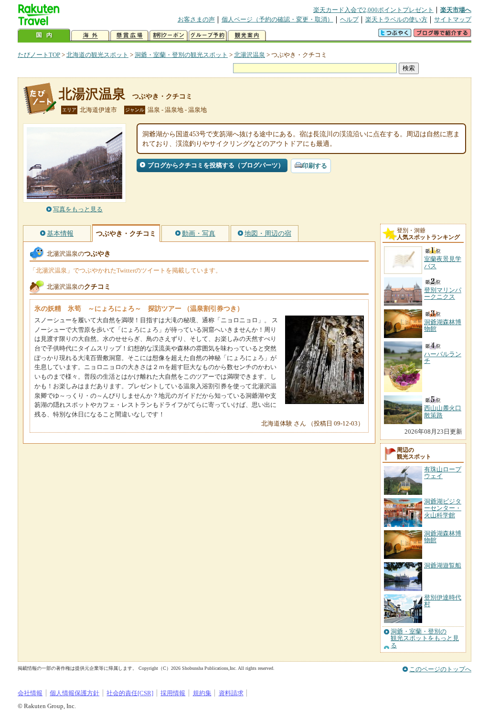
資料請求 (231, 693)
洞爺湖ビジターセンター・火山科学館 (442, 508)
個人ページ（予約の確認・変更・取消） (277, 19)
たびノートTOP (39, 54)
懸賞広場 (129, 36)
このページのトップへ (440, 669)
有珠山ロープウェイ (442, 473)
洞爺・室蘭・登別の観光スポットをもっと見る (425, 638)
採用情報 (172, 693)
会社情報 (30, 693)
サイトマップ (452, 19)
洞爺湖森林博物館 (442, 537)
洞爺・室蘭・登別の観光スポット (181, 54)
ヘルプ (349, 19)
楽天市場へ (455, 9)
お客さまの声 (196, 19)
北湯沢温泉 (249, 54)
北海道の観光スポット (97, 54)
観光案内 (247, 36)
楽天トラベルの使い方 (396, 19)
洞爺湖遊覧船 (442, 565)
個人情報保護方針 (74, 693)
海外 (90, 36)
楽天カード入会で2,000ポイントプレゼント (373, 9)
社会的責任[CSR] (129, 693)
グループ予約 (208, 36)
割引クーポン (168, 36)
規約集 (202, 693)
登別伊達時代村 (442, 601)
